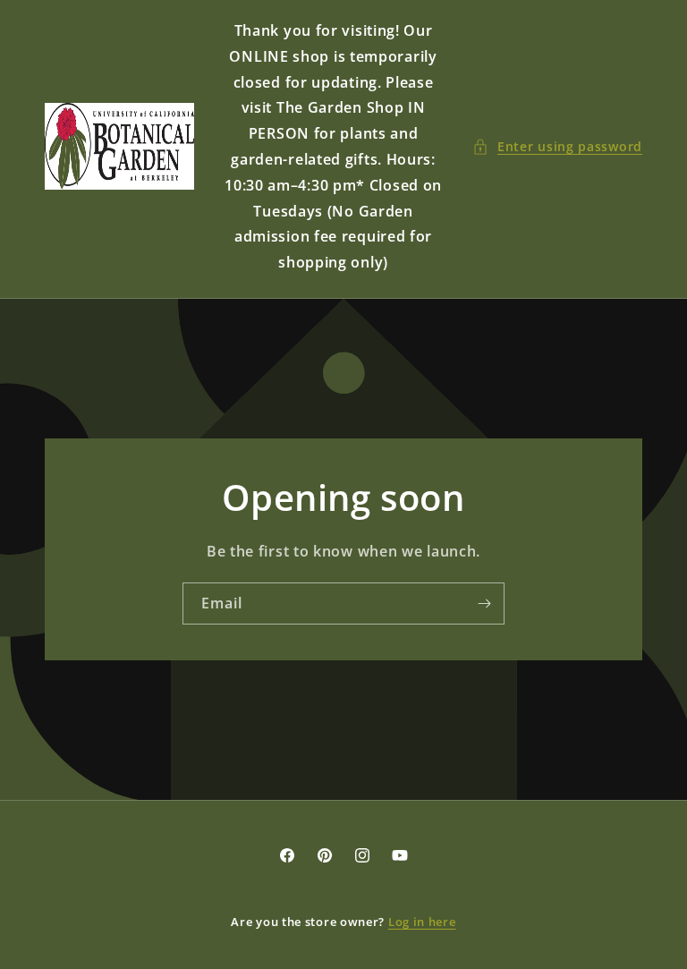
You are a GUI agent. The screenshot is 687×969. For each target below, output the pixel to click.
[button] (557, 146)
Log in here (422, 922)
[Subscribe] (484, 603)
